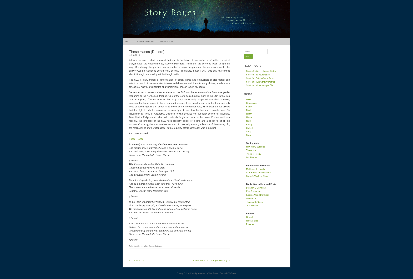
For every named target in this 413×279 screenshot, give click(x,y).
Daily (248, 99)
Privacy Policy (168, 41)
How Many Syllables (255, 146)
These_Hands (136, 138)
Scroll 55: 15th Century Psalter (260, 81)
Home (249, 117)
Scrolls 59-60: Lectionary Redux (261, 71)
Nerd (248, 120)
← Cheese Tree (137, 260)
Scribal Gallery (145, 41)
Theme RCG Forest (228, 273)
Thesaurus (251, 150)
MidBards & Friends (255, 168)
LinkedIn (250, 217)
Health (249, 113)
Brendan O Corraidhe (256, 187)
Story (248, 135)
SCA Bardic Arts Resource (258, 172)
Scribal (249, 127)
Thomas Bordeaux (254, 201)
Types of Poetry (253, 153)
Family (249, 106)
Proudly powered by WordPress (204, 273)
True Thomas (252, 205)
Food (248, 110)
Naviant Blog (252, 220)
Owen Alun (251, 198)
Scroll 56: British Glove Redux (260, 78)
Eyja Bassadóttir (254, 191)
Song (159, 246)
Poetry (249, 124)
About (128, 41)
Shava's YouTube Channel (258, 176)
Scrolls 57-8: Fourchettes (258, 74)
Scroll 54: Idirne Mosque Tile (259, 85)
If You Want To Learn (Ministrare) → (211, 260)
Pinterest (250, 224)
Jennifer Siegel (147, 246)
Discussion (251, 103)
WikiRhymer (251, 157)
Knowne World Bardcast (257, 194)
